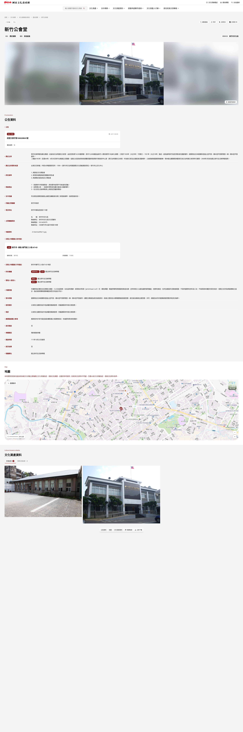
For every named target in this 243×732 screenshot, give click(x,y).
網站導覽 (225, 2)
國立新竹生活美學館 (38, 353)
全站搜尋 (237, 2)
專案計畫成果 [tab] (22, 461)
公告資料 (103, 530)
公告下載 (139, 530)
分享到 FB (234, 22)
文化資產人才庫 (153, 8)
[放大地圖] (235, 436)
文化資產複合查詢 (24, 17)
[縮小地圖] (235, 432)
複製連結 (205, 22)
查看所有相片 (232, 102)
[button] (62, 139)
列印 (214, 22)
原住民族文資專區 (170, 8)
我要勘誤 (129, 530)
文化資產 (92, 8)
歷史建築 (35, 17)
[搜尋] (84, 8)
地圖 (110, 530)
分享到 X (223, 22)
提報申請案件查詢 (135, 8)
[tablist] (121, 461)
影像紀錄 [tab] (10, 461)
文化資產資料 (118, 8)
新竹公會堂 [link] (44, 17)
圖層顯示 (13, 383)
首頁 (6, 17)
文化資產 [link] (13, 17)
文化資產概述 (213, 2)
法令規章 (104, 8)
